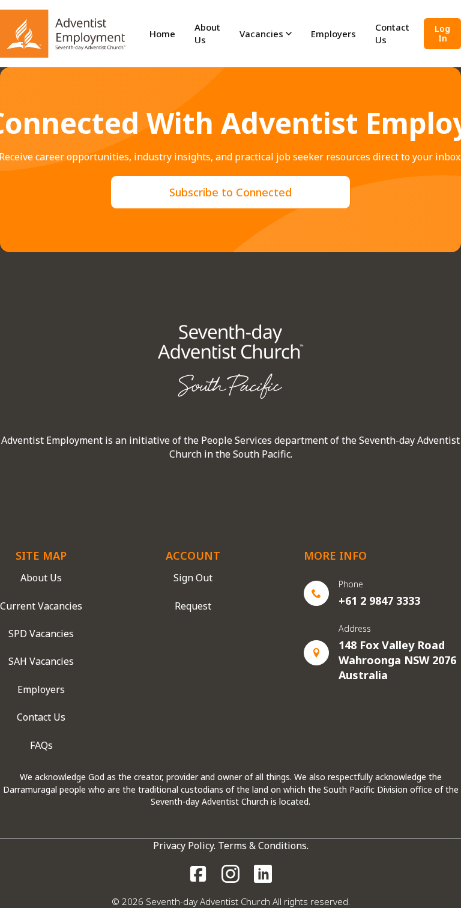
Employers (41, 689)
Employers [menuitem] (333, 34)
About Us (41, 577)
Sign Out (192, 577)
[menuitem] (265, 34)
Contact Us (41, 717)
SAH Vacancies (41, 661)
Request (193, 606)
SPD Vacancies (41, 633)
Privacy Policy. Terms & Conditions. (231, 845)
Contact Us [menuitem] (392, 33)
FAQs (41, 745)
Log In (442, 33)
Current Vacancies (41, 606)
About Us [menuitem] (207, 33)
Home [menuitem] (162, 34)
